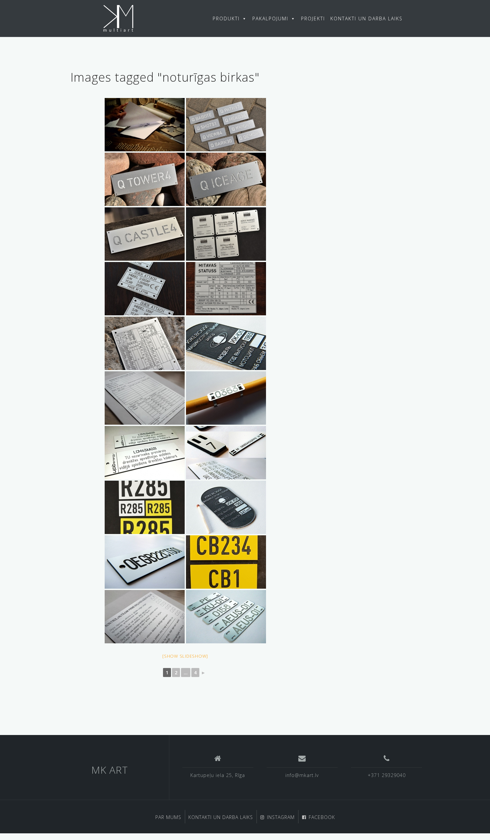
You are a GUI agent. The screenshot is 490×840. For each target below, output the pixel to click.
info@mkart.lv (302, 775)
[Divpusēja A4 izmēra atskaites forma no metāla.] (145, 398)
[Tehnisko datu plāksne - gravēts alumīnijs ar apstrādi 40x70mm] (226, 343)
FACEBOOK (322, 817)
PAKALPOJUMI (270, 18)
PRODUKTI (226, 18)
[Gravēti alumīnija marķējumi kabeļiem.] (226, 398)
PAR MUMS (168, 817)
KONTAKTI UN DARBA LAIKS (366, 18)
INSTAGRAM (281, 817)
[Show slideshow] (185, 656)
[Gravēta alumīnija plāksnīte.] (226, 124)
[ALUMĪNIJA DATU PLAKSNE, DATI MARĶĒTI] (226, 234)
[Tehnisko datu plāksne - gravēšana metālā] (145, 288)
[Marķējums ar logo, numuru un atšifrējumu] (145, 452)
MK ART (109, 770)
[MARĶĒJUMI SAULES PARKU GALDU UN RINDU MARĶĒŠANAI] (145, 507)
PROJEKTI (313, 18)
